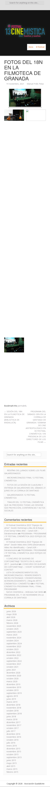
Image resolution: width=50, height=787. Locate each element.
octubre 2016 (12, 739)
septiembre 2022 (14, 661)
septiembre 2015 (14, 757)
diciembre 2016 (13, 734)
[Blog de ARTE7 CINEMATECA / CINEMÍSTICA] (25, 26)
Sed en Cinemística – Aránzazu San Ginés (24, 592)
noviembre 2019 (14, 687)
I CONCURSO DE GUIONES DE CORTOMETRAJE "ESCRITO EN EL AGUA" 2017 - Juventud (23, 561)
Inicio (30, 47)
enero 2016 (12, 745)
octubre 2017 (12, 728)
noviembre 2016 (14, 737)
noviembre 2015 (14, 751)
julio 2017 (11, 731)
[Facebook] (21, 7)
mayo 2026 (12, 614)
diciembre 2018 (13, 704)
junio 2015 (11, 760)
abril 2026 (11, 617)
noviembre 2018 (14, 707)
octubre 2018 (12, 710)
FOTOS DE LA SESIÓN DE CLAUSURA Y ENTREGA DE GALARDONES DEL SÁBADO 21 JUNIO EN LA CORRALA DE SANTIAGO (25, 488)
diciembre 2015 (13, 748)
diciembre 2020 (13, 672)
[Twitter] (25, 7)
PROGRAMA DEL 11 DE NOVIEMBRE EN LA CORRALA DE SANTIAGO (24, 596)
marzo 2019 (12, 702)
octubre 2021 (12, 666)
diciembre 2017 (13, 722)
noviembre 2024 (14, 637)
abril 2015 (11, 766)
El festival (40, 47)
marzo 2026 (12, 620)
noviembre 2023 (14, 646)
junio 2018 (11, 716)
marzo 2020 (12, 681)
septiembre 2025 (14, 631)
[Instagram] (29, 7)
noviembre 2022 (14, 655)
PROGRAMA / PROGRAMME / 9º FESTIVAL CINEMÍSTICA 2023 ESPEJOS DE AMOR (25, 536)
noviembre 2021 (14, 664)
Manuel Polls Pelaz (35, 83)
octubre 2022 (12, 658)
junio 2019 (11, 699)
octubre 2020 (12, 678)
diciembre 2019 (13, 684)
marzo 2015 (12, 769)
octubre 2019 (12, 690)
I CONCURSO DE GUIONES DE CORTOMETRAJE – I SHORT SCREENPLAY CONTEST (25, 567)
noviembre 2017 (14, 725)
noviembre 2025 (14, 626)
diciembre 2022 (13, 652)
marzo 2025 (12, 634)
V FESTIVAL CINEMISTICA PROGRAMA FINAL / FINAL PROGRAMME (24, 586)
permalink (22, 405)
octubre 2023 (12, 649)
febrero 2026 (12, 623)
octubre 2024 (12, 640)
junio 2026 (11, 611)
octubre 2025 (12, 629)
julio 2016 (11, 742)
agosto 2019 (12, 696)
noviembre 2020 (14, 675)
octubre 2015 (12, 754)
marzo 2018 (12, 719)
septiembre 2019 (14, 693)
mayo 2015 (12, 763)
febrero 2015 (12, 772)
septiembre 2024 (14, 643)
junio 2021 (11, 669)
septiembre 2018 (14, 713)
